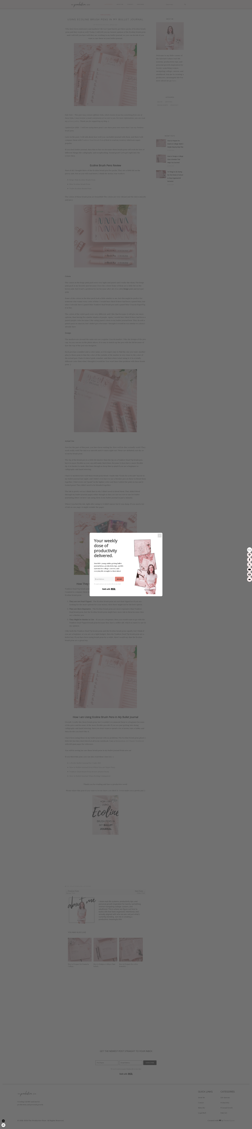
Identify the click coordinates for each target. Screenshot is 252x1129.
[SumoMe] (249, 579)
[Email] (249, 569)
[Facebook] (249, 559)
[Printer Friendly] (249, 574)
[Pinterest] (249, 554)
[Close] (160, 535)
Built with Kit (108, 589)
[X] (249, 564)
